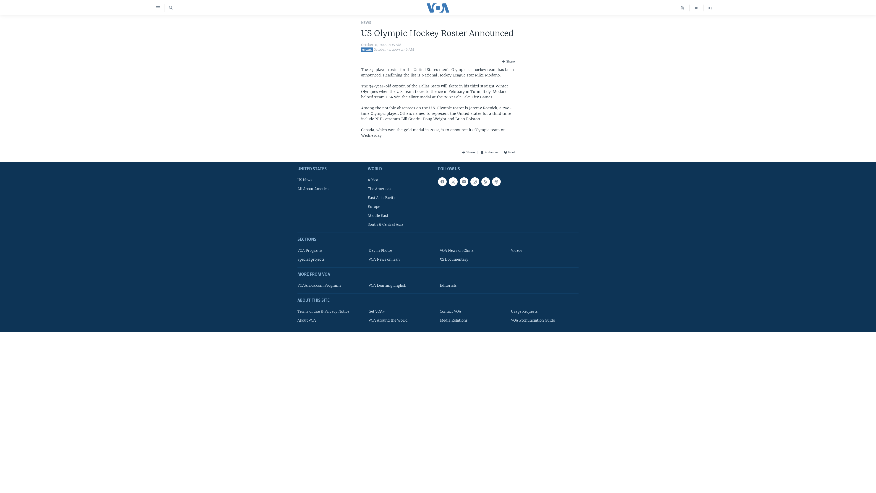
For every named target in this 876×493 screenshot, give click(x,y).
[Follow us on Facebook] (442, 181)
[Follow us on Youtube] (464, 181)
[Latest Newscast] (710, 8)
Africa (373, 180)
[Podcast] (496, 181)
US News (304, 180)
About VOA (306, 320)
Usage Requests (524, 311)
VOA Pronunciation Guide (533, 320)
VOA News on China (457, 250)
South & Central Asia (385, 224)
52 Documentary (454, 259)
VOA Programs (310, 250)
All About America (313, 189)
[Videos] (697, 8)
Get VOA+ (377, 311)
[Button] (508, 61)
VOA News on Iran (384, 259)
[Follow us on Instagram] (474, 181)
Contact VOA (450, 311)
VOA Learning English (387, 285)
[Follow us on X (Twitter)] (453, 181)
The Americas (379, 189)
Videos (516, 250)
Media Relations (454, 320)
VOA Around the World (388, 320)
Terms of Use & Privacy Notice (323, 311)
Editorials (448, 285)
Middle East (378, 215)
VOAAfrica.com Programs (319, 285)
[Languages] (683, 8)
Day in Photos (381, 250)
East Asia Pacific (382, 198)
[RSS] (485, 181)
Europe (374, 207)
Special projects (311, 259)
